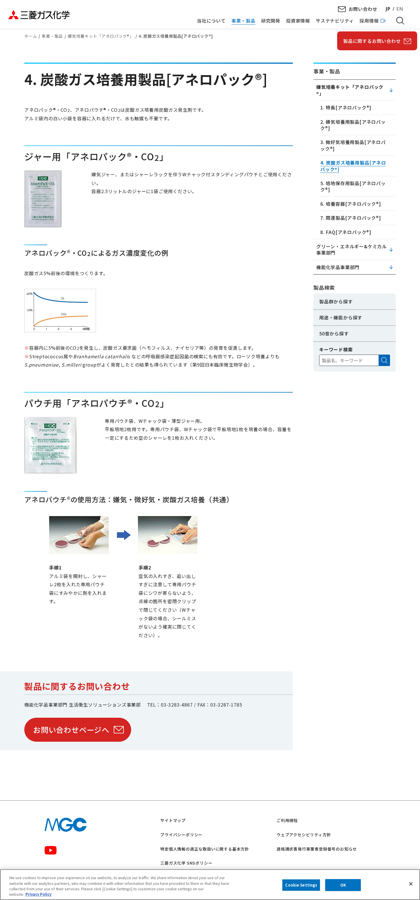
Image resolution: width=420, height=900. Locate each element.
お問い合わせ (363, 8)
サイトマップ (173, 820)
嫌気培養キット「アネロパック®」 (101, 36)
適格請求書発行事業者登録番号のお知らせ (317, 849)
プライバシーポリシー (181, 834)
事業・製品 (52, 36)
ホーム (30, 36)
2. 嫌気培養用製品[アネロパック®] (353, 124)
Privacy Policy (38, 894)
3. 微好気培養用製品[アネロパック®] (353, 145)
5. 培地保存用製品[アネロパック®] (353, 186)
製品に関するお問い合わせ (372, 40)
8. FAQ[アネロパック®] (345, 232)
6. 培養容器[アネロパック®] (350, 203)
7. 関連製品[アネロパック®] (350, 217)
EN (399, 9)
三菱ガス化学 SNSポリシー (186, 863)
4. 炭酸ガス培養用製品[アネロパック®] (353, 165)
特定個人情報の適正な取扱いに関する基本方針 (204, 849)
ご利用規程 (287, 820)
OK (343, 885)
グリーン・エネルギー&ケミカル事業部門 (351, 249)
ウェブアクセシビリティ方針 (304, 834)
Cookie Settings (301, 885)
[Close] (411, 883)
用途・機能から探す (340, 317)
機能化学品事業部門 (337, 267)
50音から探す (334, 333)
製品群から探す (336, 301)
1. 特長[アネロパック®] (345, 107)
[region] (210, 884)
